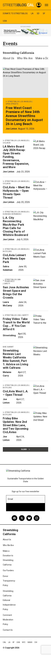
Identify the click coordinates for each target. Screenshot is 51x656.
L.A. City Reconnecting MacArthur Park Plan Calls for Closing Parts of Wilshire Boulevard (15, 226)
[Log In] (38, 5)
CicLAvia (6, 143)
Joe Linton (11, 128)
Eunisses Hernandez (12, 214)
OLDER (24, 449)
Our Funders (8, 570)
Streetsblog (9, 335)
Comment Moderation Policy (8, 619)
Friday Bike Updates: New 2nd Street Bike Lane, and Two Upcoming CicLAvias (15, 425)
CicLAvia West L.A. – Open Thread (15, 393)
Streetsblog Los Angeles (19, 101)
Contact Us (8, 630)
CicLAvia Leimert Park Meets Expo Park (14, 258)
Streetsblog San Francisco (13, 280)
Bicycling (7, 251)
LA (32, 13)
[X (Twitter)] (22, 518)
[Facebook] (14, 518)
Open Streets (12, 104)
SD (38, 13)
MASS (30, 642)
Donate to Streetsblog (15, 13)
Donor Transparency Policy (9, 580)
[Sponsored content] (25, 32)
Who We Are (25, 58)
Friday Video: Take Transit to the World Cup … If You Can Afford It (16, 324)
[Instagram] (36, 518)
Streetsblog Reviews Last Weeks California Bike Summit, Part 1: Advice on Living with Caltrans (15, 359)
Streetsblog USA (13, 315)
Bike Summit (8, 347)
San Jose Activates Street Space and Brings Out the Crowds (16, 292)
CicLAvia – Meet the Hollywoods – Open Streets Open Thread (16, 192)
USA (5, 21)
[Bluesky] (29, 518)
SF (44, 13)
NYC (23, 642)
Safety (7, 283)
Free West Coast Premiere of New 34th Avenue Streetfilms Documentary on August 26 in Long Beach (24, 116)
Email (10, 499)
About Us (8, 58)
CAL (4, 642)
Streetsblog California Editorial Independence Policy (9, 600)
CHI (35, 642)
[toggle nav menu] (46, 5)
